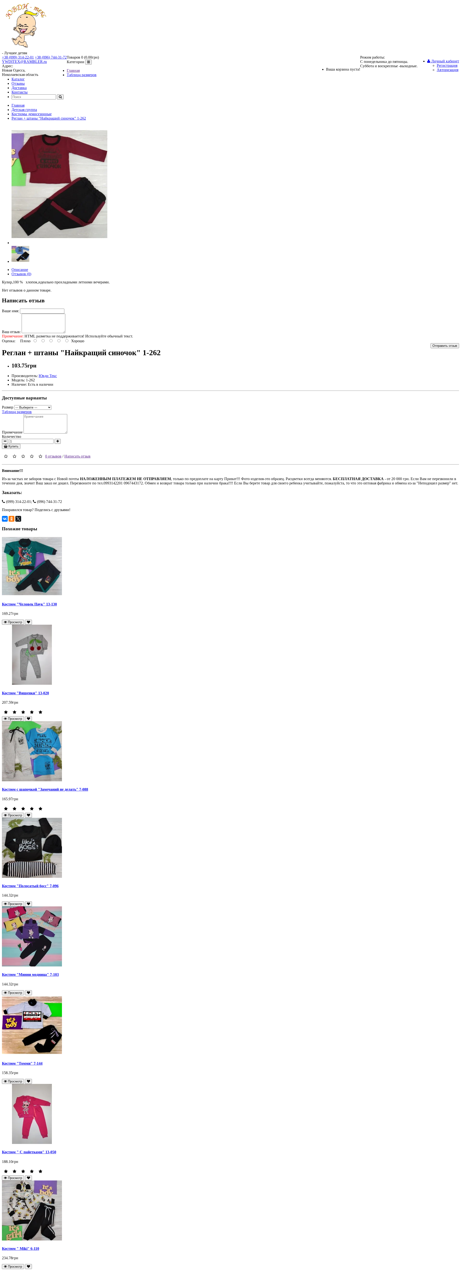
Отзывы (18, 83)
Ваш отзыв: (11, 332)
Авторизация (447, 70)
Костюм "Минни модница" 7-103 (30, 974)
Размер (7, 407)
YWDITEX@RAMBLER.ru (24, 62)
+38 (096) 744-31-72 (51, 57)
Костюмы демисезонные (32, 114)
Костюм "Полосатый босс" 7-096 (30, 886)
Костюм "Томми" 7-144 (22, 1063)
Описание (20, 270)
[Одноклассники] (11, 519)
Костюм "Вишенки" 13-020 (25, 693)
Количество (11, 436)
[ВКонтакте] (5, 519)
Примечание (12, 432)
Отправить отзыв (444, 346)
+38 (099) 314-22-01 (18, 57)
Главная (73, 70)
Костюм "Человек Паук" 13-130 (29, 604)
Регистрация (447, 65)
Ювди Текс (48, 376)
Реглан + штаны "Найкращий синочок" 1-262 (49, 118)
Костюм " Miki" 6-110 (20, 1249)
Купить (12, 446)
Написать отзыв (77, 456)
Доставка (19, 88)
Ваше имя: (10, 311)
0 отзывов (53, 456)
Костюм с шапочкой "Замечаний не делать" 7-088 (45, 789)
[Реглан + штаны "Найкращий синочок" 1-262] (59, 243)
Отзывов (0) (21, 274)
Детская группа (24, 110)
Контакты (20, 92)
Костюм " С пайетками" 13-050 (29, 1152)
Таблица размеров (82, 75)
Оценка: (8, 341)
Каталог (18, 79)
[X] (18, 519)
